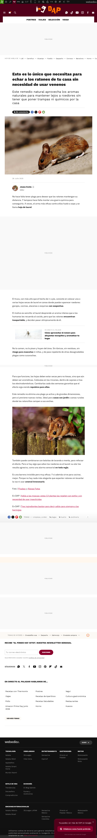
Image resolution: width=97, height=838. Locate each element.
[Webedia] (12, 741)
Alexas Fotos (34, 488)
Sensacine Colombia (46, 818)
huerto (63, 517)
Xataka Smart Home (10, 768)
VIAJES (42, 20)
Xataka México (11, 810)
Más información (31, 835)
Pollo (7, 701)
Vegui (68, 691)
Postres (39, 691)
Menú (4, 12)
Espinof (45, 759)
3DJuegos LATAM (30, 810)
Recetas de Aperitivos (45, 696)
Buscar (15, 12)
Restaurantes (72, 701)
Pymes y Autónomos (28, 793)
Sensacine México (46, 811)
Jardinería (75, 517)
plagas (53, 517)
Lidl (22, 58)
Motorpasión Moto (83, 760)
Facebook (88, 12)
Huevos (69, 706)
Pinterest (45, 666)
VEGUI (65, 20)
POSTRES (31, 20)
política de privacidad (36, 658)
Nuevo (10, 12)
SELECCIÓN (54, 20)
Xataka (8, 755)
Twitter (36, 112)
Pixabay (22, 488)
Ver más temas (13, 718)
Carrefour (30, 58)
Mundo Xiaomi (11, 773)
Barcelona (79, 58)
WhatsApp (66, 12)
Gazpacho (59, 58)
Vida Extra (28, 759)
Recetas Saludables (45, 701)
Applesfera (9, 763)
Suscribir (46, 652)
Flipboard (39, 112)
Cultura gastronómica (76, 696)
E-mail (93, 12)
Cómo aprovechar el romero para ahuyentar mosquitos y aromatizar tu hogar (62, 336)
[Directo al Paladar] (48, 10)
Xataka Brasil (10, 814)
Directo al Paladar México (66, 811)
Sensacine (46, 755)
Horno (89, 58)
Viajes (8, 696)
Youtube (77, 12)
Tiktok (72, 12)
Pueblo (50, 58)
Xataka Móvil (10, 759)
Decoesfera (10, 791)
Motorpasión (83, 755)
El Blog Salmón (30, 788)
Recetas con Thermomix (16, 691)
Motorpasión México (83, 811)
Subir (84, 742)
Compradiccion (11, 795)
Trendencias (10, 788)
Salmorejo (56, 635)
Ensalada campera (70, 635)
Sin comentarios (22, 112)
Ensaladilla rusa (31, 635)
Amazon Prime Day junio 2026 (16, 707)
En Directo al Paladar (53, 330)
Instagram (82, 12)
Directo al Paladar (64, 756)
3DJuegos (27, 755)
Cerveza (70, 58)
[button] (27, 187)
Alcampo (40, 58)
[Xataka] (2, 2)
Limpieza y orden (40, 517)
